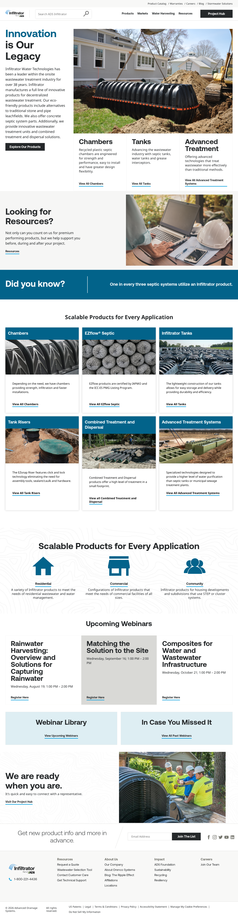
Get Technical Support (71, 880)
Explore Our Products (25, 147)
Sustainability (162, 870)
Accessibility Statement (153, 906)
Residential (43, 584)
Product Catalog (157, 3)
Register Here (20, 697)
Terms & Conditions (106, 906)
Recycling (160, 875)
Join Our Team (210, 864)
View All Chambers (91, 184)
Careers (190, 3)
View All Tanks (141, 184)
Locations (111, 885)
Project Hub (216, 14)
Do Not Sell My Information (85, 912)
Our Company (114, 864)
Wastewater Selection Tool (74, 870)
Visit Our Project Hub (19, 802)
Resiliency (160, 880)
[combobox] (58, 14)
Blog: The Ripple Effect (119, 875)
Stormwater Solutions (220, 3)
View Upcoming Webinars (61, 736)
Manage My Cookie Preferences (188, 906)
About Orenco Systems (120, 870)
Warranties (176, 3)
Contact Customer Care (73, 875)
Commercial (119, 584)
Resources (186, 13)
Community (194, 584)
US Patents (75, 906)
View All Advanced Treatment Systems (204, 182)
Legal (88, 906)
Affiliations (111, 880)
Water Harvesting (163, 13)
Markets (142, 13)
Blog (201, 3)
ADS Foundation (164, 864)
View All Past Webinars (177, 736)
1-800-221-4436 (25, 879)
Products (128, 13)
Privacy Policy (128, 906)
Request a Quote (68, 864)
